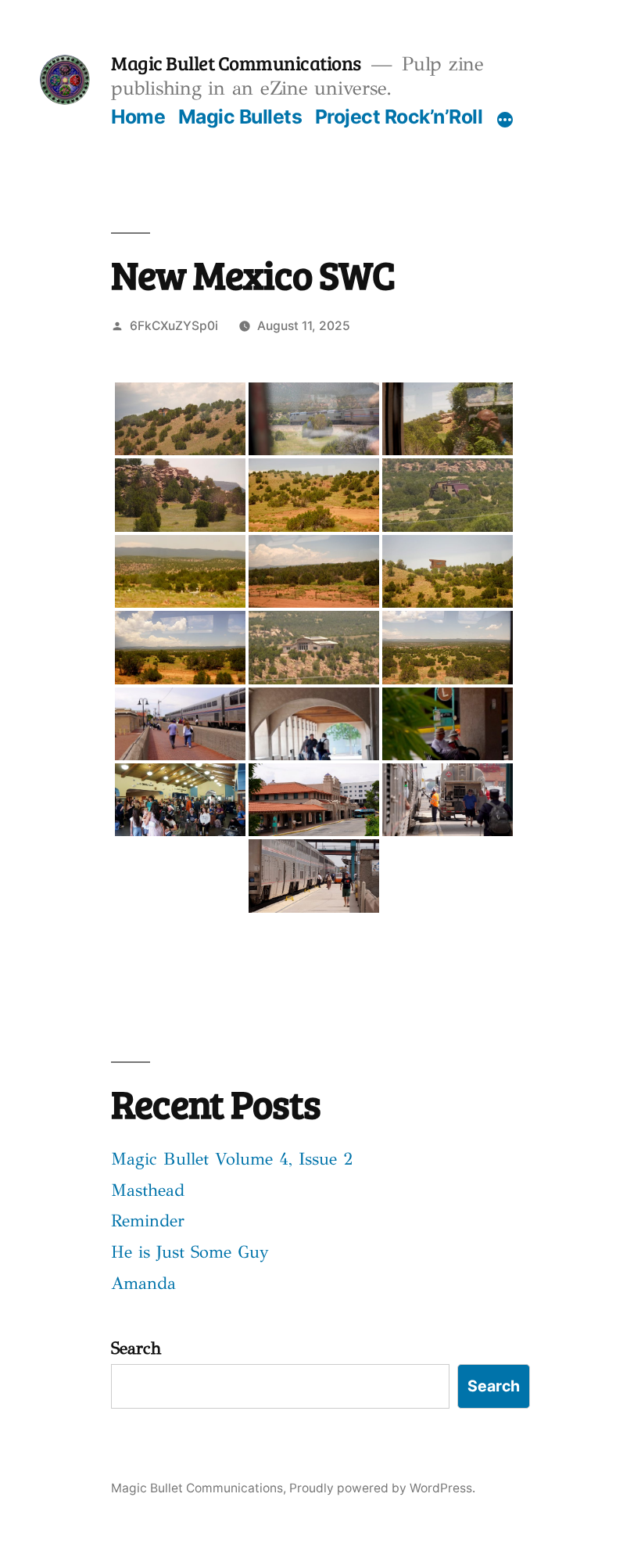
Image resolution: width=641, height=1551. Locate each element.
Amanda (143, 1283)
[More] (505, 119)
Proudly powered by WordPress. (382, 1488)
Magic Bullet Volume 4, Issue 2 (232, 1158)
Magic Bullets (240, 116)
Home (138, 116)
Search (136, 1348)
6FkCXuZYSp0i (174, 325)
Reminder (147, 1220)
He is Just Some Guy (190, 1251)
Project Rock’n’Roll (399, 116)
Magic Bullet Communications (236, 62)
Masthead (147, 1190)
